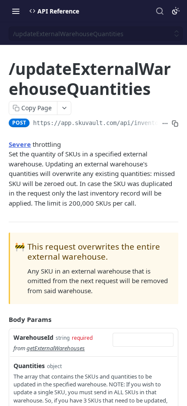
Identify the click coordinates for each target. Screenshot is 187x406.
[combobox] (143, 340)
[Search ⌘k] (160, 11)
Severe (20, 144)
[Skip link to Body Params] (2, 319)
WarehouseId (33, 337)
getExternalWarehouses (56, 348)
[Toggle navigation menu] (16, 11)
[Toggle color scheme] (176, 11)
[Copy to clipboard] (175, 123)
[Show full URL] (165, 123)
